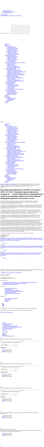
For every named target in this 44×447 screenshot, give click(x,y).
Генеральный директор (11, 52)
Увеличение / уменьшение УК (13, 66)
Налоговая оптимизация (10, 82)
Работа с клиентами (11, 78)
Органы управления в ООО (12, 49)
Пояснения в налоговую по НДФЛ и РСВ (15, 73)
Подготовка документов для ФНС (14, 67)
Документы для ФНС (11, 58)
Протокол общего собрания (12, 51)
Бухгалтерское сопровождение (9, 11)
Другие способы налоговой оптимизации (15, 89)
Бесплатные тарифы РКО (12, 92)
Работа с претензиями (11, 81)
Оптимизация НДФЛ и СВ (12, 86)
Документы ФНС (10, 99)
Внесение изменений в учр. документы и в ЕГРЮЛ (15, 62)
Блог (6, 294)
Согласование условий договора (13, 79)
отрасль (4, 243)
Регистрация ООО (8, 46)
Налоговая (7, 96)
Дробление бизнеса (11, 87)
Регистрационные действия (10, 292)
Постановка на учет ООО (12, 48)
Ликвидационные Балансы (12, 59)
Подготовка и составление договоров (12, 293)
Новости (6, 95)
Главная (4, 322)
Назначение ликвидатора (12, 56)
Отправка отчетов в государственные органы (14, 291)
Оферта (6, 301)
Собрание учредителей (11, 50)
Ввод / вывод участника (12, 65)
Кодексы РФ (9, 100)
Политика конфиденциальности (6, 312)
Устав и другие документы (12, 53)
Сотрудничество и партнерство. (11, 298)
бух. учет (4, 250)
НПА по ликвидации (11, 60)
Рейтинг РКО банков (11, 91)
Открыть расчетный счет (10, 90)
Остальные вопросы (11, 61)
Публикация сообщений (12, 57)
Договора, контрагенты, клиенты (11, 75)
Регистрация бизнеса (7, 10)
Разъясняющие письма (11, 98)
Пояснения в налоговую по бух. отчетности (15, 74)
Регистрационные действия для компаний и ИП (12, 326)
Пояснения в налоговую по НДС (13, 69)
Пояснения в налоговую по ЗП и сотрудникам (16, 71)
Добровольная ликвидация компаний (12, 290)
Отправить (3, 396)
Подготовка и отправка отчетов (9, 327)
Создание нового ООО (11, 47)
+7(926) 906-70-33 (18, 15)
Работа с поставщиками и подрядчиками (15, 77)
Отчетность (7, 101)
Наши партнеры (8, 299)
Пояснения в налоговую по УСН (13, 72)
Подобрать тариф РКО (11, 94)
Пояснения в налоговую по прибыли (14, 70)
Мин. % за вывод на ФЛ (12, 93)
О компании (5, 330)
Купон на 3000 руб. (4, 14)
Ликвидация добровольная (10, 55)
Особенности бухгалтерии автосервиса (10, 284)
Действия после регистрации (13, 54)
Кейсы (6, 45)
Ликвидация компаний (7, 12)
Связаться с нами (4, 372)
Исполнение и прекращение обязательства (15, 80)
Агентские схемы (10, 88)
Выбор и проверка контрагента (13, 76)
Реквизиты (7, 300)
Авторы (6, 102)
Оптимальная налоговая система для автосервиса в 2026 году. (12, 246)
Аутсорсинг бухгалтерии (7, 323)
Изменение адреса (10, 64)
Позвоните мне (3, 347)
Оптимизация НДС (11, 83)
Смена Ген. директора (11, 63)
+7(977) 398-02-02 (11, 15)
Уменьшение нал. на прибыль (13, 164)
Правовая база (8, 97)
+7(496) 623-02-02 (4, 15)
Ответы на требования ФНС (10, 68)
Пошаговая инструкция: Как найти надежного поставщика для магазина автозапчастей (17, 238)
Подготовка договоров (7, 328)
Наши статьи (7, 44)
